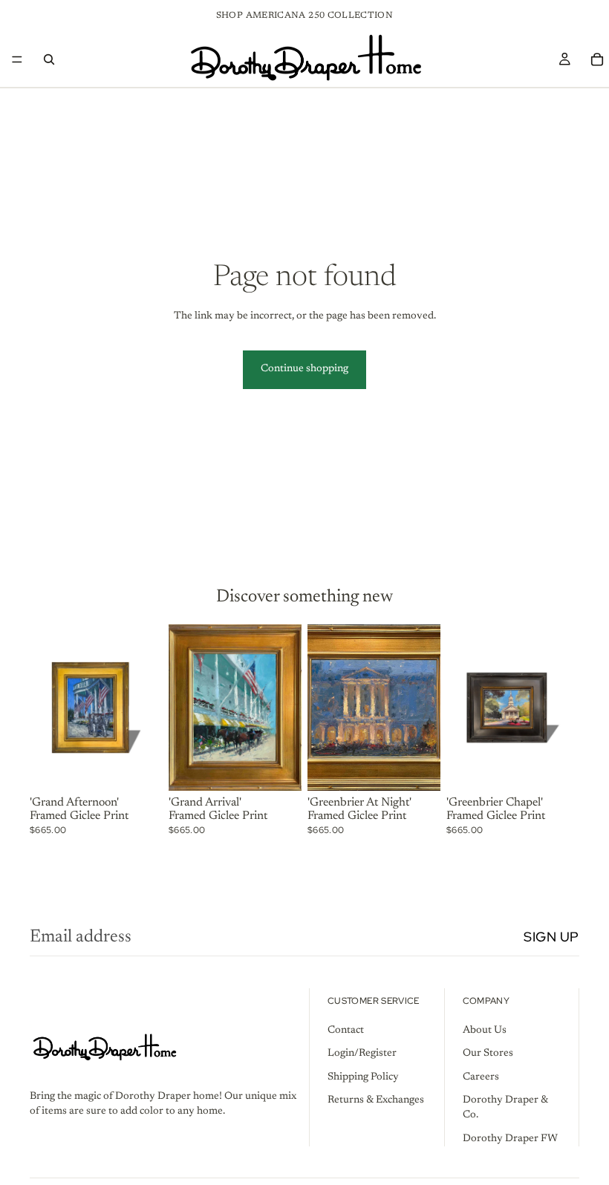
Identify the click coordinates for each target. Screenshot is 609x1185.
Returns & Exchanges (376, 1100)
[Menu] (17, 59)
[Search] (49, 59)
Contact (346, 1030)
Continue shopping (304, 369)
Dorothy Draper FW (510, 1138)
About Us (485, 1030)
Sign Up (551, 936)
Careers (481, 1077)
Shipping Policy (363, 1077)
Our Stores (488, 1053)
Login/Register (362, 1053)
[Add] (139, 767)
